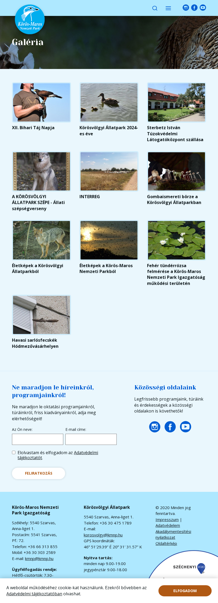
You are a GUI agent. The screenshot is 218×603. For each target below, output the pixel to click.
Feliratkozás (38, 473)
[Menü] (168, 8)
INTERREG (89, 196)
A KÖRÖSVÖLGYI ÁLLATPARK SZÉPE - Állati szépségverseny (38, 202)
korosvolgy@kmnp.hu (103, 534)
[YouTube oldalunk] (203, 7)
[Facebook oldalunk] (194, 7)
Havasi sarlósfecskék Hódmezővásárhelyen (35, 343)
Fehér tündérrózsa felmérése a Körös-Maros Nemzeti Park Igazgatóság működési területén (176, 274)
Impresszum (167, 519)
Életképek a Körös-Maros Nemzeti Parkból (106, 268)
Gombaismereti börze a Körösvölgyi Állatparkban (174, 199)
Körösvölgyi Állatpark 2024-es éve (108, 130)
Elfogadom (185, 590)
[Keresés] (154, 8)
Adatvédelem (168, 525)
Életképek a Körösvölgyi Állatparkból (37, 268)
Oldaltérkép (166, 543)
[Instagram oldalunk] (186, 7)
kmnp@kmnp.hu (39, 558)
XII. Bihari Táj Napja (33, 128)
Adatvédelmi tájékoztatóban (34, 594)
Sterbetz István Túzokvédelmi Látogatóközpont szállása (175, 133)
